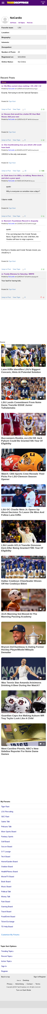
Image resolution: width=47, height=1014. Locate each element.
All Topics (21, 23)
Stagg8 (34, 223)
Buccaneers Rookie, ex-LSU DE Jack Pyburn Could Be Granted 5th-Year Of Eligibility (22, 441)
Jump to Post (6, 109)
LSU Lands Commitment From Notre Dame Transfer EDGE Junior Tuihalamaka (21, 405)
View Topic (16, 109)
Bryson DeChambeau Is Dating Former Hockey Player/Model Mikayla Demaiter (22, 650)
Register (4, 971)
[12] (23, 506)
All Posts (13, 23)
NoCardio (11, 89)
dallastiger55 (34, 276)
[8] (23, 578)
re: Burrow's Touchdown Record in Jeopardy (19, 221)
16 (25, 171)
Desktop (26, 980)
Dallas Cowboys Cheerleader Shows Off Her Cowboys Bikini (21, 582)
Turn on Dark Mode (23, 990)
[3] (23, 471)
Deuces (32, 181)
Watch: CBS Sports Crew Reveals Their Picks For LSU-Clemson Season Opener (22, 477)
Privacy (9, 984)
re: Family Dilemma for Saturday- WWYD (17, 274)
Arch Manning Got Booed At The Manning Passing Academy (19, 615)
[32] (23, 399)
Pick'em (30, 23)
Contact (30, 984)
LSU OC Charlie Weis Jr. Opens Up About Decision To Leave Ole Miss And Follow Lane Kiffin (22, 512)
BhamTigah (34, 88)
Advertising (19, 984)
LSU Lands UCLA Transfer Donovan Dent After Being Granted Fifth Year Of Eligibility (22, 548)
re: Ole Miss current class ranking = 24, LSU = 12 (21, 86)
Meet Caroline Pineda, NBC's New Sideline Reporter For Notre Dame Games (19, 751)
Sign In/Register (40, 977)
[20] (23, 611)
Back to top (5, 977)
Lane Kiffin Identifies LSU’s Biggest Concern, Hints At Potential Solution (21, 370)
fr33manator (35, 119)
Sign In (4, 966)
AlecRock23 (35, 150)
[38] (23, 435)
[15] (23, 366)
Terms (37, 984)
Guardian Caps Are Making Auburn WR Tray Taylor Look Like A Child (22, 717)
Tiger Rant (12, 101)
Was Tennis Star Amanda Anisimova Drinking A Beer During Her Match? (21, 684)
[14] (23, 679)
